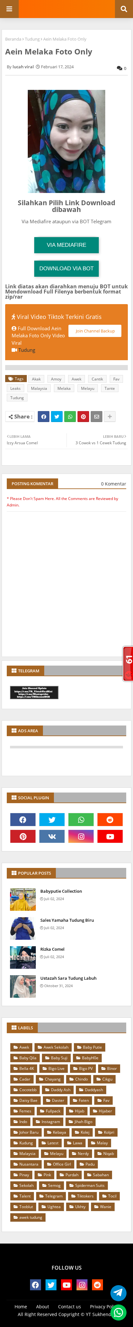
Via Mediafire (66, 245)
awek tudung (30, 1217)
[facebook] (23, 819)
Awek (76, 379)
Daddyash (94, 1089)
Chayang (53, 1079)
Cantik (97, 379)
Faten (84, 1100)
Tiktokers (85, 1196)
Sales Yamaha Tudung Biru (67, 920)
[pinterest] (23, 836)
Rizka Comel (52, 949)
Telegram (54, 1196)
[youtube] (110, 836)
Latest (52, 1143)
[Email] (96, 416)
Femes (25, 1111)
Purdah (72, 1175)
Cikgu (107, 1079)
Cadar (24, 1079)
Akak (36, 379)
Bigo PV (86, 1068)
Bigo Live (56, 1068)
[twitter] (52, 819)
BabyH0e (90, 1058)
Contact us (69, 1306)
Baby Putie (92, 1047)
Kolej (85, 1132)
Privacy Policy (104, 1306)
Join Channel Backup (95, 331)
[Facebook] (43, 416)
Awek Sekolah (56, 1047)
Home (21, 1306)
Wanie (105, 1206)
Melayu (87, 388)
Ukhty (80, 1206)
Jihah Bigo (83, 1121)
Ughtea (54, 1206)
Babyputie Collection (61, 891)
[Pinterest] (83, 416)
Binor (112, 1068)
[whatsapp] (81, 819)
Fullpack (53, 1111)
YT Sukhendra (101, 1314)
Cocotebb (27, 1089)
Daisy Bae (28, 1100)
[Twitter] (57, 416)
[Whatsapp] (70, 416)
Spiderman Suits (90, 1185)
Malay (102, 1143)
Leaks (15, 388)
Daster (58, 1100)
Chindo (81, 1079)
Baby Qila (27, 1058)
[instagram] (81, 836)
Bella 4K (26, 1068)
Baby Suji (59, 1058)
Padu (90, 1164)
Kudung (26, 1143)
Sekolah (26, 1185)
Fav (116, 379)
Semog (54, 1185)
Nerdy (83, 1153)
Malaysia (39, 388)
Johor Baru (28, 1132)
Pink (47, 1175)
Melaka (64, 388)
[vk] (52, 836)
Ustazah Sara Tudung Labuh (68, 978)
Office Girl (62, 1164)
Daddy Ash (60, 1089)
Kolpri (109, 1132)
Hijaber (105, 1111)
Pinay (24, 1175)
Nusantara (28, 1164)
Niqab (108, 1153)
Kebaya (59, 1132)
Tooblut (26, 1206)
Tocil (112, 1196)
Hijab (79, 1111)
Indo (23, 1121)
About (42, 1306)
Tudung (32, 39)
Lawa (77, 1143)
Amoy (56, 379)
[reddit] (110, 819)
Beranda (13, 39)
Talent (25, 1196)
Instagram (51, 1121)
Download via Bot (66, 268)
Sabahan (101, 1175)
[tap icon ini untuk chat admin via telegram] (116, 1293)
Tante (110, 388)
